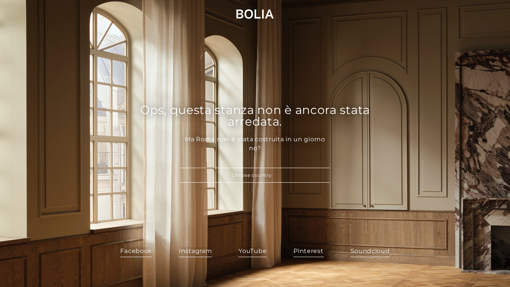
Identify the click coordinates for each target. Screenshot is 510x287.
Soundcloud (370, 250)
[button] (255, 175)
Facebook (136, 250)
